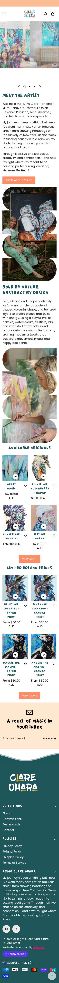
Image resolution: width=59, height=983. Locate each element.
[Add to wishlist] (25, 485)
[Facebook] (6, 929)
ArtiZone (39, 947)
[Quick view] (15, 476)
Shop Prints (45, 77)
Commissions (12, 819)
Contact (8, 830)
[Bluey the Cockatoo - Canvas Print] (44, 588)
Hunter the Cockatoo (11, 537)
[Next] (40, 86)
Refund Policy (12, 852)
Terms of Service (14, 863)
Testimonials (11, 824)
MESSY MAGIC (11, 487)
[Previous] (19, 86)
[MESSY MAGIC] (15, 468)
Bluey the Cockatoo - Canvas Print (40, 611)
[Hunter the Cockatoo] (15, 518)
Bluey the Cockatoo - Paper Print (11, 611)
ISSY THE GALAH (40, 537)
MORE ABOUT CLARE (19, 180)
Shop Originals (16, 77)
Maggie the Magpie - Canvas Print (39, 669)
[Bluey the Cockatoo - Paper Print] (15, 588)
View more (29, 559)
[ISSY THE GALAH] (44, 518)
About (6, 813)
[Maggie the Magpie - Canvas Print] (44, 646)
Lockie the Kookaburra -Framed (40, 489)
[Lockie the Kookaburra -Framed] (44, 468)
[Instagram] (16, 929)
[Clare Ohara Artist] (29, 14)
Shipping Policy (13, 857)
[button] (53, 14)
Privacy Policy (12, 846)
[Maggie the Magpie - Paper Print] (15, 646)
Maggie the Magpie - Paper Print (11, 669)
